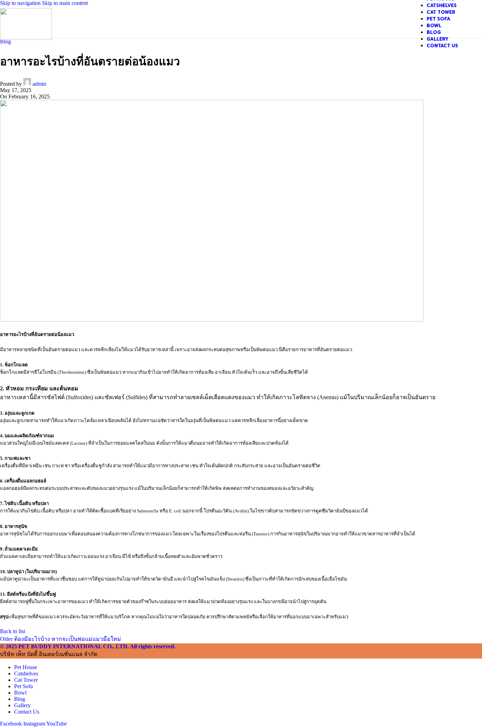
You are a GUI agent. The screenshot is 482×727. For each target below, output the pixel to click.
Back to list (12, 631)
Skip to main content (65, 3)
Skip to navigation (21, 3)
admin (39, 84)
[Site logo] (26, 38)
